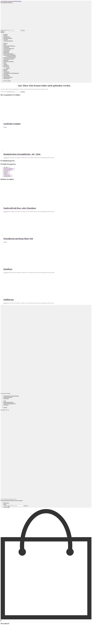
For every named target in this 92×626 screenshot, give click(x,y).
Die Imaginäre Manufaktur (7, 2)
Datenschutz (6, 52)
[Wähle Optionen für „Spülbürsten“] (6, 303)
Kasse (4, 62)
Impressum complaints (8, 61)
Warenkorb (5, 74)
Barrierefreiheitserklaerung (9, 403)
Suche (4, 504)
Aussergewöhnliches (8, 40)
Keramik (5, 35)
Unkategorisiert (6, 176)
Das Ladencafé (6, 49)
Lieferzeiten (6, 65)
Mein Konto (6, 66)
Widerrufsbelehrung (7, 77)
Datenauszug (6, 51)
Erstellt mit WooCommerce (16, 500)
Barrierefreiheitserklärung (9, 46)
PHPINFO (5, 69)
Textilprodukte (6, 37)
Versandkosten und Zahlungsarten (11, 73)
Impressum (5, 60)
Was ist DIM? (6, 75)
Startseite (5, 43)
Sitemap (5, 70)
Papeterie (5, 34)
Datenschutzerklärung (8, 53)
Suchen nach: (4, 30)
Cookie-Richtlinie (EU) (8, 48)
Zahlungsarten (6, 78)
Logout (8, 68)
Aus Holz (5, 39)
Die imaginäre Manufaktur (9, 55)
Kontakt (5, 64)
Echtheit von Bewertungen (9, 57)
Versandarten (6, 71)
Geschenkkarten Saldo (8, 58)
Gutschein (5, 171)
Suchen (22, 30)
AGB (4, 44)
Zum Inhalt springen (16, 1)
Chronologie (6, 47)
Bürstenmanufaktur (7, 38)
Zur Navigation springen (6, 1)
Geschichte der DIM (11, 56)
